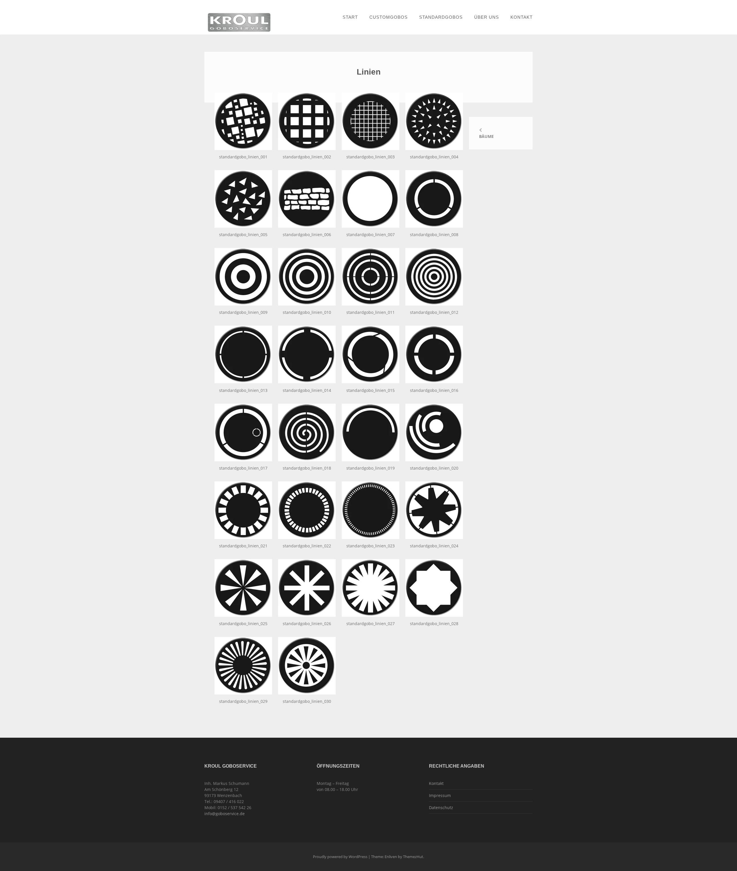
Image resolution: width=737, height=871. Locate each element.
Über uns (486, 17)
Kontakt (521, 17)
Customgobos (388, 17)
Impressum (440, 795)
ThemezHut (413, 856)
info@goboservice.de (224, 813)
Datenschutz (441, 807)
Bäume (486, 136)
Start (350, 17)
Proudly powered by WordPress (340, 856)
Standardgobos (441, 17)
